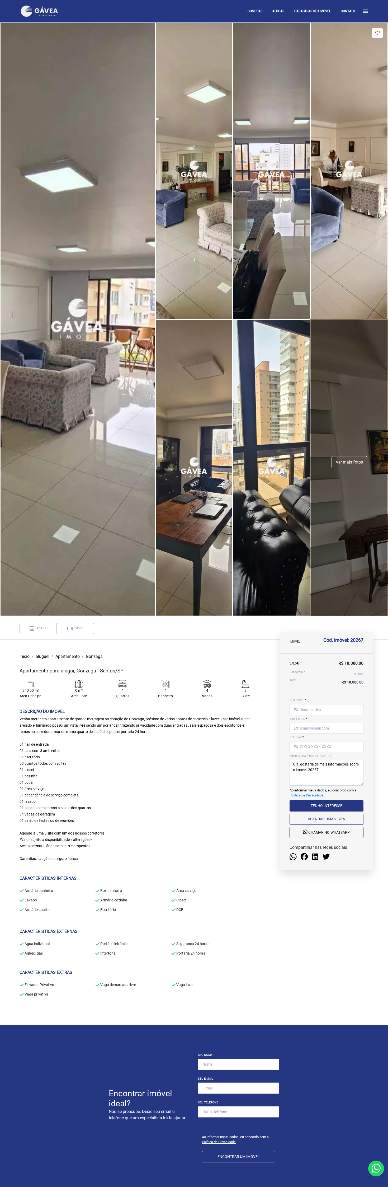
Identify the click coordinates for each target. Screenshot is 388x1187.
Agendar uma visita (326, 819)
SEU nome (298, 700)
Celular (297, 737)
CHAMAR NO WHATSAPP (328, 832)
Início (25, 656)
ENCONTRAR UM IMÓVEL (238, 1156)
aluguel (42, 656)
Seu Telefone (209, 1102)
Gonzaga (94, 656)
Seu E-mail (206, 1078)
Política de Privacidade (306, 795)
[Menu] (365, 11)
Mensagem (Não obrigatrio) (311, 756)
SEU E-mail (298, 719)
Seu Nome (206, 1055)
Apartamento (67, 656)
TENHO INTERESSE (326, 806)
